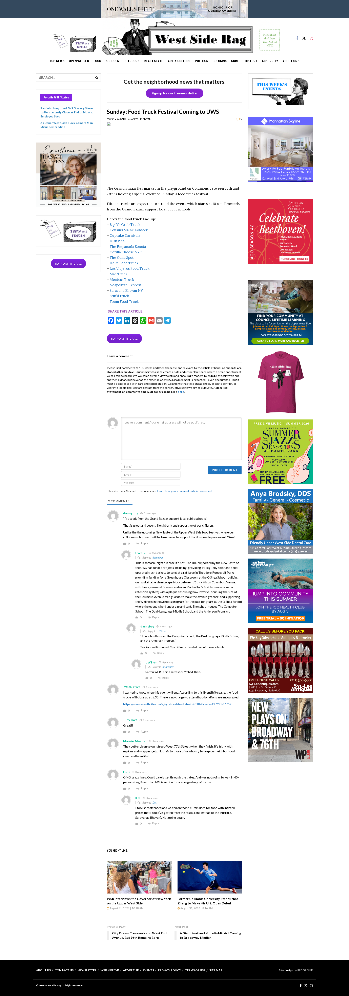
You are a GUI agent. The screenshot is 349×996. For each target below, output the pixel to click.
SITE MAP (215, 970)
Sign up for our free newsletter (174, 93)
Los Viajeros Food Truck (129, 268)
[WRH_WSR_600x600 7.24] (280, 149)
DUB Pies (117, 241)
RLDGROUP (305, 970)
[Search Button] (97, 77)
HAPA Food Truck (124, 263)
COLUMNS (219, 61)
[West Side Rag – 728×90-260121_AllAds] (174, 9)
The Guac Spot (122, 257)
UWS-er (162, 631)
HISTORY (251, 61)
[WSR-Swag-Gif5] (280, 382)
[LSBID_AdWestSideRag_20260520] (280, 451)
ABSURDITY (270, 61)
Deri (154, 802)
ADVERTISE (131, 970)
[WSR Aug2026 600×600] (280, 590)
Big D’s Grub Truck (125, 224)
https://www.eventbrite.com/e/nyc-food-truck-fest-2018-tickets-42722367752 (177, 704)
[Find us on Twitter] (304, 36)
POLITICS (201, 61)
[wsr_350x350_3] (280, 230)
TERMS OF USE (195, 970)
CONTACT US (64, 970)
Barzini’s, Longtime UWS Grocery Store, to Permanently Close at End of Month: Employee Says (66, 112)
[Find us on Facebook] (297, 36)
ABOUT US (290, 61)
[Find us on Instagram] (311, 36)
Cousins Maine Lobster (129, 230)
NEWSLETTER (87, 970)
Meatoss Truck (122, 279)
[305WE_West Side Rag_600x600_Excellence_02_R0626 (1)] (68, 174)
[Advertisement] (280, 792)
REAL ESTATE (153, 61)
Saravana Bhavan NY (126, 290)
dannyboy (157, 557)
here (181, 391)
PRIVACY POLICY (169, 970)
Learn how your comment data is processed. (185, 491)
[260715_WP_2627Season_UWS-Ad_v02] (280, 729)
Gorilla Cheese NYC (126, 252)
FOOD (97, 61)
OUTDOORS (131, 61)
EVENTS (148, 970)
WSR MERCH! (110, 970)
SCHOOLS (112, 61)
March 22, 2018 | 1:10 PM (122, 118)
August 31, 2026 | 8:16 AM (196, 908)
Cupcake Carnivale (125, 235)
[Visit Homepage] (191, 36)
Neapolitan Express (125, 285)
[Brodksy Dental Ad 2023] (280, 521)
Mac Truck (118, 274)
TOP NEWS (56, 61)
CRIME (235, 61)
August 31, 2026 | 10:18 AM (126, 908)
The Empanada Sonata (128, 246)
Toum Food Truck (124, 301)
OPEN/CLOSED (79, 61)
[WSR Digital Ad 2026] (280, 660)
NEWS (147, 118)
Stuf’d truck (119, 296)
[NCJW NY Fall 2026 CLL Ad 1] (280, 312)
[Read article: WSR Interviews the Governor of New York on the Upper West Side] (139, 877)
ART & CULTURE (179, 61)
